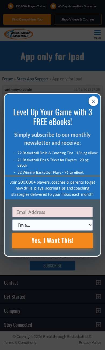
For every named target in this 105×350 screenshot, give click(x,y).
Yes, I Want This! (53, 240)
